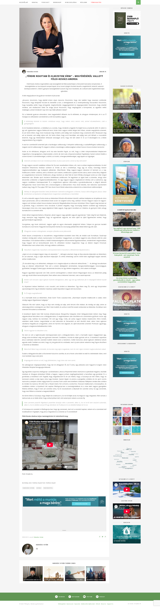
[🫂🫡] (117, 430)
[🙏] (117, 421)
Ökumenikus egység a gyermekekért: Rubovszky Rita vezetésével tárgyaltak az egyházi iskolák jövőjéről (96, 579)
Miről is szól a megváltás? (122, 308)
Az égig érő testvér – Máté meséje (54, 579)
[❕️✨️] (136, 421)
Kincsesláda (71, 2)
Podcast (46, 2)
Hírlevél (98, 604)
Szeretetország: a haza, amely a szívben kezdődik (75, 579)
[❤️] (126, 421)
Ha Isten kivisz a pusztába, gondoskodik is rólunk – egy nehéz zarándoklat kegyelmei (126, 130)
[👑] (126, 430)
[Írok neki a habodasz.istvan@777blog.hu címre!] (37, 548)
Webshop (57, 2)
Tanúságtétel (48, 488)
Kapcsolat (77, 604)
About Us (103, 604)
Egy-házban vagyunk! (120, 541)
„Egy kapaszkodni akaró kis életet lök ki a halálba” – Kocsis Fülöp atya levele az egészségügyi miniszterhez (33, 579)
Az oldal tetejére (133, 603)
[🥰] (126, 411)
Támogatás (96, 2)
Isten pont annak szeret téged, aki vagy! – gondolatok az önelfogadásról (126, 106)
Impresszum (69, 604)
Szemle (39, 488)
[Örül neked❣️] (117, 411)
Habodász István (32, 71)
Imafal (35, 2)
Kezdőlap (23, 2)
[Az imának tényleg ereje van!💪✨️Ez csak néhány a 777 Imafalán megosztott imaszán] (136, 430)
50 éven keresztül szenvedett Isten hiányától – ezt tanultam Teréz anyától (126, 154)
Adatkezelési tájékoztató (88, 604)
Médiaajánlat (62, 604)
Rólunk (83, 2)
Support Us (110, 604)
